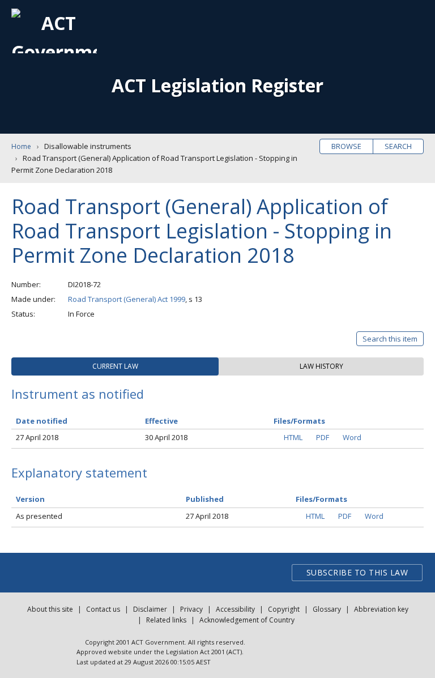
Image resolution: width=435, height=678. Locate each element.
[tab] (115, 366)
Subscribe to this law (357, 572)
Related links (166, 620)
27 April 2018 (37, 437)
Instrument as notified (77, 393)
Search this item (389, 339)
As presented (39, 516)
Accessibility (235, 609)
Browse (346, 146)
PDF (322, 437)
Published (205, 499)
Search (398, 146)
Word (352, 437)
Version (30, 499)
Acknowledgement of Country (247, 620)
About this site (50, 609)
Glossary (327, 609)
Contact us (103, 609)
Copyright (284, 609)
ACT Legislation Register (217, 85)
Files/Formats (321, 499)
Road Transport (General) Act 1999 (126, 299)
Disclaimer (150, 609)
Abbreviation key (381, 609)
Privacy (191, 609)
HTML (293, 437)
